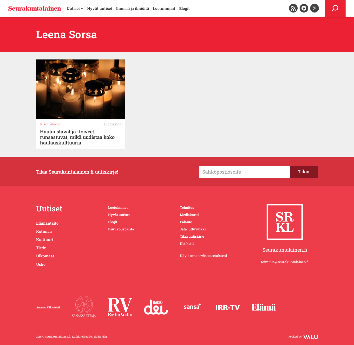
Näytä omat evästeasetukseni (203, 255)
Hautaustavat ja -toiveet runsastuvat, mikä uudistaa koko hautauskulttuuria (77, 137)
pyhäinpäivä (51, 124)
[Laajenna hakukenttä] (335, 8)
